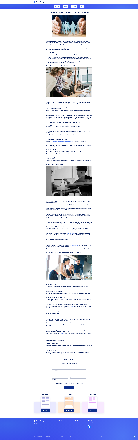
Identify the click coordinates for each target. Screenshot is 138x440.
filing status (70, 306)
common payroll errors (74, 245)
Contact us (37, 423)
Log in (102, 1)
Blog (96, 1)
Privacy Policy (90, 436)
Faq (76, 424)
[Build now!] (45, 401)
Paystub (57, 6)
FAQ (92, 1)
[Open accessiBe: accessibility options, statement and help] (89, 426)
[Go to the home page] (39, 1)
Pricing (88, 1)
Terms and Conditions (100, 436)
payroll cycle (62, 333)
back (37, 11)
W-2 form (74, 6)
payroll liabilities (66, 287)
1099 (82, 6)
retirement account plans (70, 233)
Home (84, 1)
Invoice (65, 6)
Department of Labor (69, 330)
